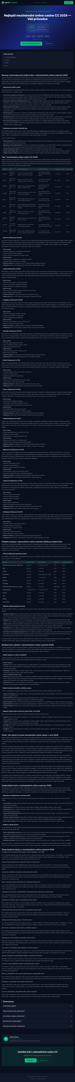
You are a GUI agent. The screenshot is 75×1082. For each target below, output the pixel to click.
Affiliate (43, 1078)
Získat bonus (44, 1060)
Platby (6, 62)
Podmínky (38, 1078)
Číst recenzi (48, 43)
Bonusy (7, 60)
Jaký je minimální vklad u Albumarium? (14, 1011)
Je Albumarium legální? (9, 1006)
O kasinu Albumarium (10, 57)
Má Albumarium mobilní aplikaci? (12, 1021)
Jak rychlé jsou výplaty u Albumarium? (14, 1016)
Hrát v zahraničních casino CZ (31, 43)
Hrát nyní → (69, 2)
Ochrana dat (32, 1078)
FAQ (6, 65)
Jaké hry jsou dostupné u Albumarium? (14, 1026)
